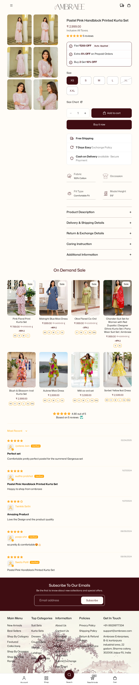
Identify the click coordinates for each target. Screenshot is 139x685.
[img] (15, 440)
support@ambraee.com (117, 630)
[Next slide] (32, 298)
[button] (75, 36)
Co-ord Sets (38, 642)
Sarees (35, 647)
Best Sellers (14, 630)
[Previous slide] (11, 298)
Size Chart (73, 102)
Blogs (58, 645)
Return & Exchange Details (85, 233)
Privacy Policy (87, 625)
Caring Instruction (79, 244)
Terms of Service (88, 645)
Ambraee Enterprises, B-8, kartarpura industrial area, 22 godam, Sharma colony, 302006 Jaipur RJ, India (117, 644)
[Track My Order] (122, 5)
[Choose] (30, 310)
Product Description (80, 212)
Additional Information (82, 255)
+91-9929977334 (113, 625)
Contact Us (62, 630)
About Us (60, 625)
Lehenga (36, 652)
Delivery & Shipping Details (85, 223)
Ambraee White (40, 658)
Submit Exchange (65, 661)
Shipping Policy (88, 630)
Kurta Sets (37, 630)
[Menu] (11, 5)
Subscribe (92, 600)
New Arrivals (14, 625)
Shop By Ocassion (18, 651)
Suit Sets (36, 625)
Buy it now (99, 124)
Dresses (36, 636)
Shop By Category (18, 636)
